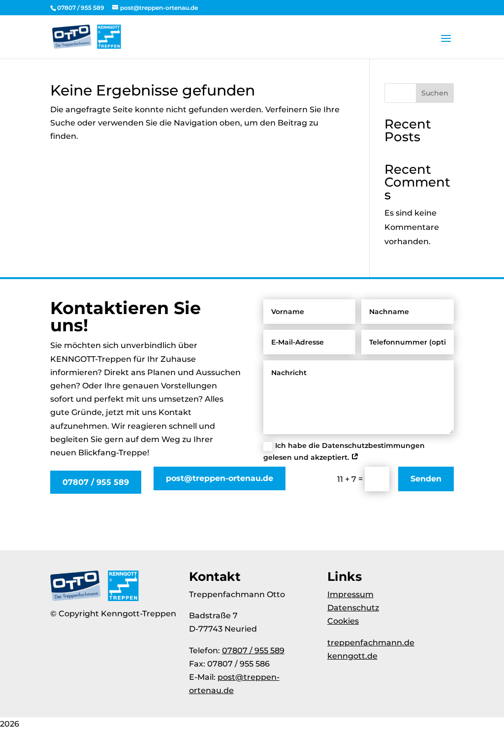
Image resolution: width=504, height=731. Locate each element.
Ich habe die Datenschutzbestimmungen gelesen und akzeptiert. (344, 451)
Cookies (343, 621)
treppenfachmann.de (370, 642)
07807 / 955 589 (96, 482)
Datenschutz (353, 607)
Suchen (434, 93)
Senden (425, 478)
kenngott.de (352, 656)
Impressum (350, 594)
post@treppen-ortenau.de (219, 478)
